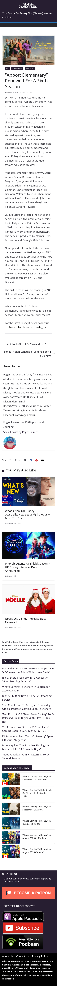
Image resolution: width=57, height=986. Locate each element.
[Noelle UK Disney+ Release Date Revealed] (28, 586)
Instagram (41, 327)
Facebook (23, 327)
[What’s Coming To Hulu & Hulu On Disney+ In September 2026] (11, 794)
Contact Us (22, 956)
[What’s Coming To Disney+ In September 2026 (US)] (11, 809)
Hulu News (30, 69)
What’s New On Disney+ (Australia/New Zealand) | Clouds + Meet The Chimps (27, 514)
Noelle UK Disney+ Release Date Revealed (25, 620)
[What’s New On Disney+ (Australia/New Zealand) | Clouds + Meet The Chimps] (28, 478)
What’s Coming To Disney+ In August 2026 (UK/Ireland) (36, 836)
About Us (7, 956)
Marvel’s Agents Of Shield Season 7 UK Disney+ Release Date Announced (27, 567)
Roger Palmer (27, 92)
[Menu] (4, 25)
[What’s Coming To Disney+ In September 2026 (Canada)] (11, 779)
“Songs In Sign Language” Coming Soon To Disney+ (27, 354)
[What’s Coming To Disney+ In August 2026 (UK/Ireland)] (11, 837)
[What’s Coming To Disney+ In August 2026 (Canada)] (11, 851)
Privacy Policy (40, 956)
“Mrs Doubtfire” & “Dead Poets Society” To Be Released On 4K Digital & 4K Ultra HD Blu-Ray (28, 718)
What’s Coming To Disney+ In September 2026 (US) (36, 808)
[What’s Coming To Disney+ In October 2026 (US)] (11, 823)
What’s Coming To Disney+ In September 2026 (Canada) (36, 778)
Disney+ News (17, 69)
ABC (7, 69)
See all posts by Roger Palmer (20, 432)
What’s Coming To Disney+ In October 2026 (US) (36, 822)
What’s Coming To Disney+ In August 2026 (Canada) (36, 851)
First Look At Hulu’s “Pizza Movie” (26, 344)
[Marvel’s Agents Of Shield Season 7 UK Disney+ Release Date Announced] (28, 534)
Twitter (13, 327)
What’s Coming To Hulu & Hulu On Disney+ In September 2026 (37, 793)
